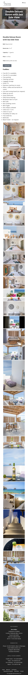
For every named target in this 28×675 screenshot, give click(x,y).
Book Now (16, 671)
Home (3, 669)
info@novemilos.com (15, 648)
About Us (8, 669)
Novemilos (16, 651)
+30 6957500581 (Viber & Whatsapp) (16, 646)
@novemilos (17, 649)
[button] (7, 65)
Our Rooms (14, 669)
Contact (22, 671)
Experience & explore (8, 671)
